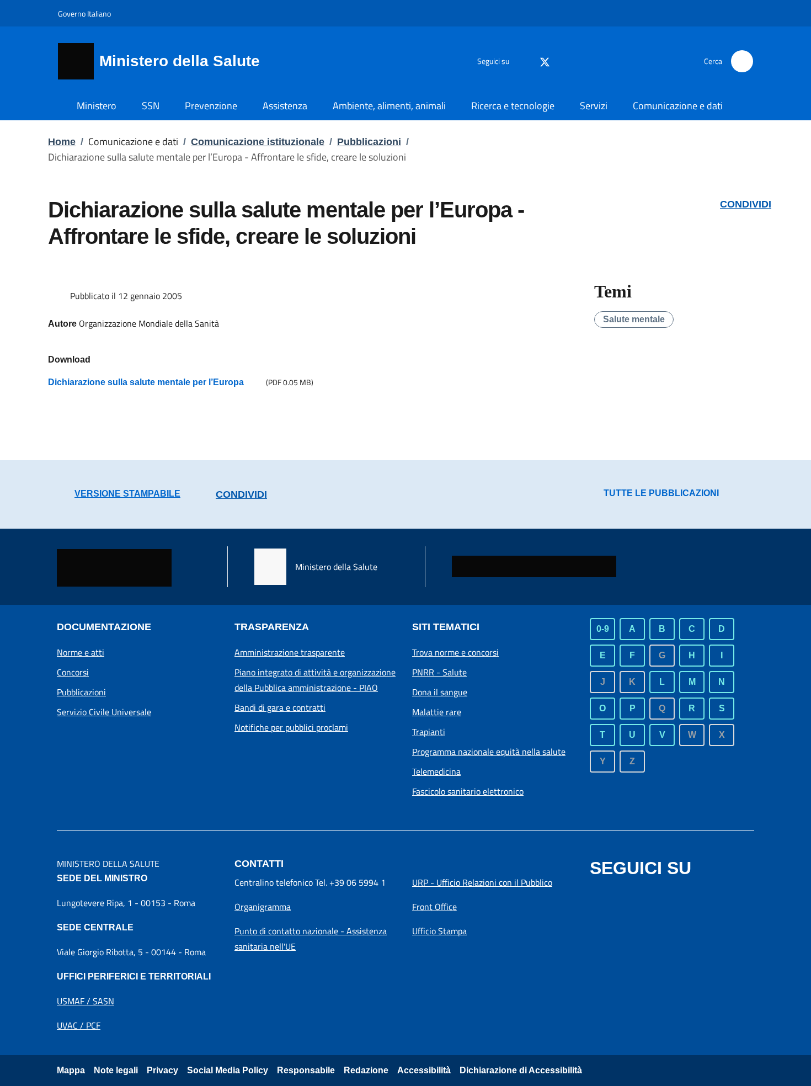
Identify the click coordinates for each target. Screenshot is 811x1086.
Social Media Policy (227, 1070)
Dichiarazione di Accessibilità (521, 1070)
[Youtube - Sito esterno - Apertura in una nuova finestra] (627, 61)
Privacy (162, 1070)
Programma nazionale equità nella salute (488, 751)
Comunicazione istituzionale (257, 141)
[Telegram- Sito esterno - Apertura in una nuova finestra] (583, 61)
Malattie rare (436, 711)
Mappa (71, 1070)
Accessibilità (424, 1070)
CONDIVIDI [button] (745, 204)
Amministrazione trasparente (289, 652)
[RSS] (649, 61)
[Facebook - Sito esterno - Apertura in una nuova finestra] (520, 61)
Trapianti (428, 731)
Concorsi (73, 672)
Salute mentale (634, 319)
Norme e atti (80, 652)
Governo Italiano (84, 13)
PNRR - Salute (439, 672)
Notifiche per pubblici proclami (291, 727)
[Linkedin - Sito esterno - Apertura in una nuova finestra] (605, 61)
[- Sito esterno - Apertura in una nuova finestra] (717, 895)
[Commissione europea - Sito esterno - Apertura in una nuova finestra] (114, 568)
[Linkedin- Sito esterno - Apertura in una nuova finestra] (693, 895)
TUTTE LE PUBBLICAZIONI (661, 493)
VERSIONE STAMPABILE (127, 493)
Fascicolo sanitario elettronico (468, 791)
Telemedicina (436, 771)
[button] (742, 61)
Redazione (366, 1070)
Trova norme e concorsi (455, 652)
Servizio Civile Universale (104, 711)
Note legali (116, 1070)
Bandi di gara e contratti (280, 707)
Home (62, 141)
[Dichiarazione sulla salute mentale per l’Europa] (255, 381)
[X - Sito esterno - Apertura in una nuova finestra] (544, 61)
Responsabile (306, 1070)
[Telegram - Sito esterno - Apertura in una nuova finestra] (669, 895)
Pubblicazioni (369, 141)
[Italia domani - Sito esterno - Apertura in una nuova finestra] (534, 567)
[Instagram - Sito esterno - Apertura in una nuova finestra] (560, 61)
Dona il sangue (439, 692)
